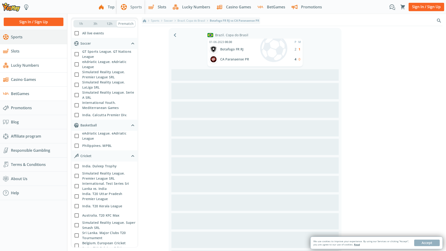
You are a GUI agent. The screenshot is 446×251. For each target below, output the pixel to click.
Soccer (168, 21)
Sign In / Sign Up (426, 6)
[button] (104, 32)
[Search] (439, 20)
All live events (93, 33)
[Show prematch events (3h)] (95, 23)
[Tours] (26, 7)
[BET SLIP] (402, 7)
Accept (427, 243)
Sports (155, 21)
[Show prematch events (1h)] (81, 23)
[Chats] (392, 7)
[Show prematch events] (126, 23)
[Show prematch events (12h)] (109, 23)
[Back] (174, 35)
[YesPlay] (11, 7)
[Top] (144, 20)
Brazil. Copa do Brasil (191, 21)
